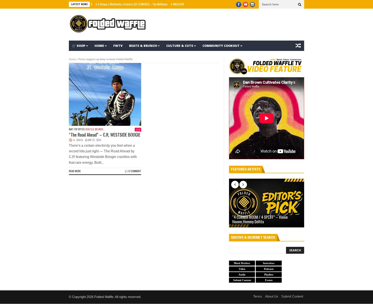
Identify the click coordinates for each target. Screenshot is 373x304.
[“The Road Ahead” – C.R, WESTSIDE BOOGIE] (105, 94)
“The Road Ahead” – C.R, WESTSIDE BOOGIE (104, 134)
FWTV (118, 46)
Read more (75, 171)
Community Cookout (221, 46)
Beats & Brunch (143, 46)
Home (99, 46)
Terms (257, 296)
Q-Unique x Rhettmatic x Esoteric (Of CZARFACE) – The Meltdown (125, 4)
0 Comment (134, 171)
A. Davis (78, 140)
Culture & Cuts (179, 46)
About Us (271, 296)
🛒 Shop (78, 46)
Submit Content (292, 296)
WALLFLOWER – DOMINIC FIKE (180, 4)
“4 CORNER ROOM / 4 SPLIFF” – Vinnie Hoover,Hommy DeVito (260, 219)
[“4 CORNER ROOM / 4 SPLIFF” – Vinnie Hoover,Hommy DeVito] (266, 203)
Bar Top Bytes (76, 129)
